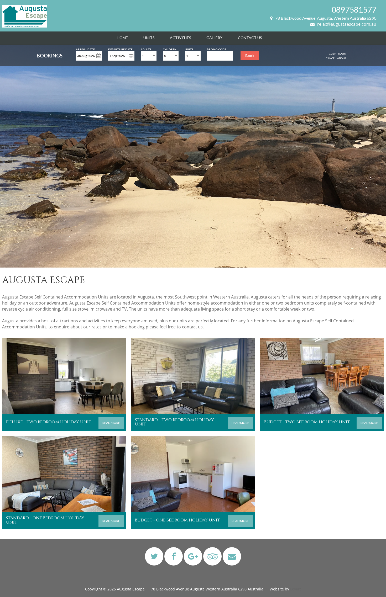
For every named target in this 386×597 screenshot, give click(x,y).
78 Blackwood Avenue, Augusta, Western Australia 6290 (325, 17)
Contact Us (250, 37)
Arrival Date (85, 49)
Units (149, 37)
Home (122, 37)
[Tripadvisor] (212, 556)
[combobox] (149, 56)
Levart (295, 589)
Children (169, 49)
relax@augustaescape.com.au (346, 24)
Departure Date (120, 49)
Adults (146, 49)
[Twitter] (154, 556)
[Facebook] (174, 556)
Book (249, 55)
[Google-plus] (193, 556)
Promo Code (216, 49)
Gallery (214, 37)
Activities (180, 37)
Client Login (337, 53)
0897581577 (354, 9)
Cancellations (336, 58)
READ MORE (111, 423)
